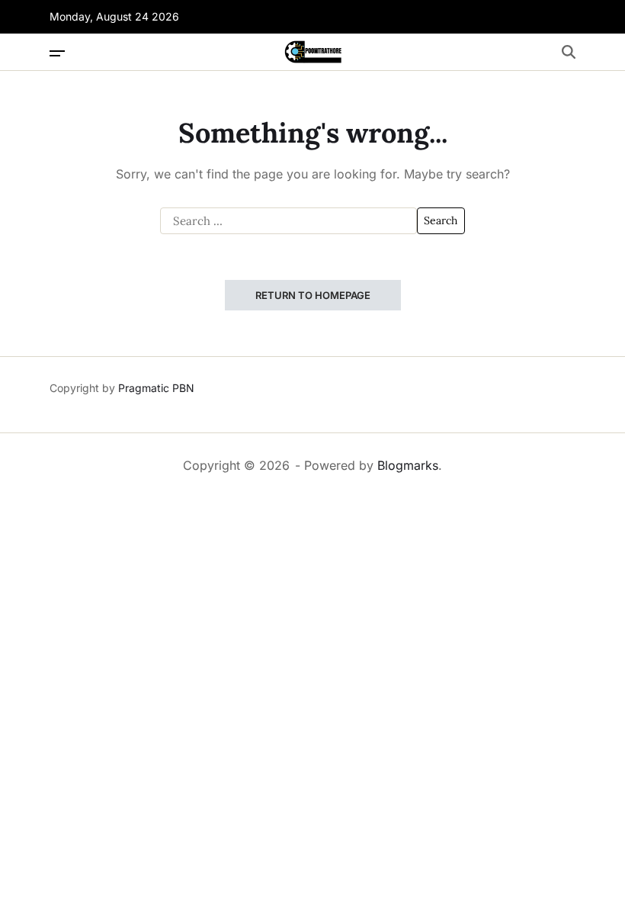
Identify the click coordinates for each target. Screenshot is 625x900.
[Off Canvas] (57, 53)
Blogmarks (407, 465)
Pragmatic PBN (156, 387)
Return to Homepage (312, 295)
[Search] (568, 52)
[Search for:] (288, 221)
